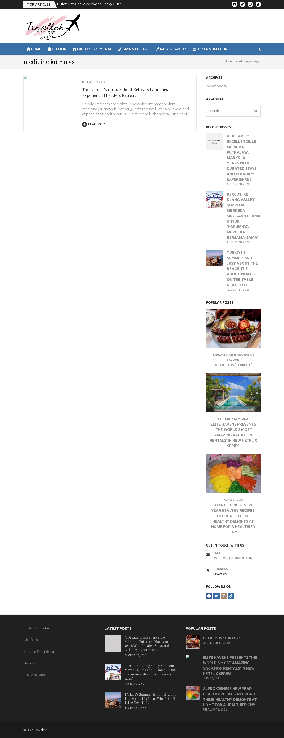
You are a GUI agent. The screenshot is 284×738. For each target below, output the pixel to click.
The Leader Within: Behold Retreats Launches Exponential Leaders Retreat (125, 92)
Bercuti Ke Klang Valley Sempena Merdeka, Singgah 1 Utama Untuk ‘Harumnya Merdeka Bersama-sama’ (244, 215)
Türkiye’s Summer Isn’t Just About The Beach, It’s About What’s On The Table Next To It (242, 268)
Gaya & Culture (135, 49)
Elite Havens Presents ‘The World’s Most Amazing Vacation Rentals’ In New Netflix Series (233, 435)
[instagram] (250, 4)
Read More (97, 124)
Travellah (40, 730)
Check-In (58, 49)
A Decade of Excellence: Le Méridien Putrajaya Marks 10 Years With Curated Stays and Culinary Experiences (242, 157)
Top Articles (38, 4)
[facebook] (234, 4)
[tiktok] (258, 4)
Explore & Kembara (93, 49)
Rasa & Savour (172, 49)
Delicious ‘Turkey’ (233, 365)
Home (35, 49)
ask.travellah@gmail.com (233, 558)
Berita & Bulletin (211, 49)
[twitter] (242, 4)
